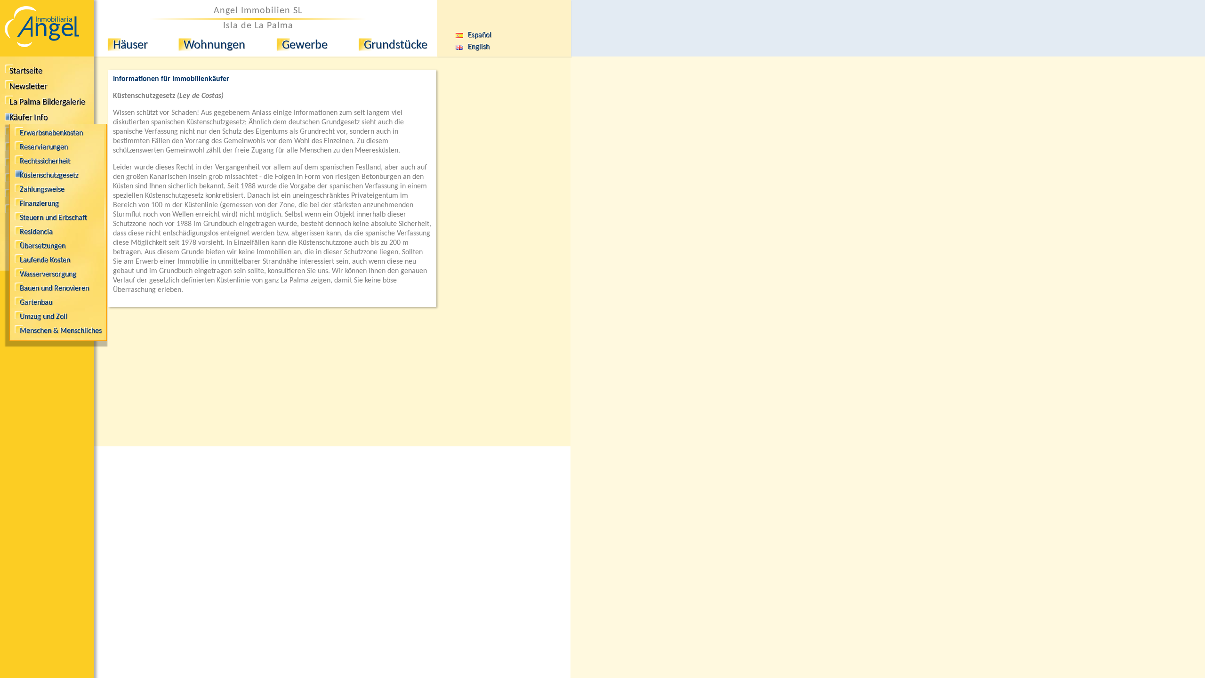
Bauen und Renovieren (54, 288)
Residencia (36, 232)
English (472, 47)
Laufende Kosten (45, 260)
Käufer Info (28, 117)
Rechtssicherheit (45, 161)
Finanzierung (39, 204)
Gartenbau (36, 303)
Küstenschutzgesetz (49, 175)
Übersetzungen (42, 246)
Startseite (25, 71)
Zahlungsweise (42, 190)
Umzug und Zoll (43, 317)
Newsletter (28, 86)
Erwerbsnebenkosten (51, 133)
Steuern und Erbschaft (53, 218)
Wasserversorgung (48, 274)
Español (473, 35)
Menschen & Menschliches (61, 331)
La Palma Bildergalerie (47, 102)
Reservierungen (44, 147)
